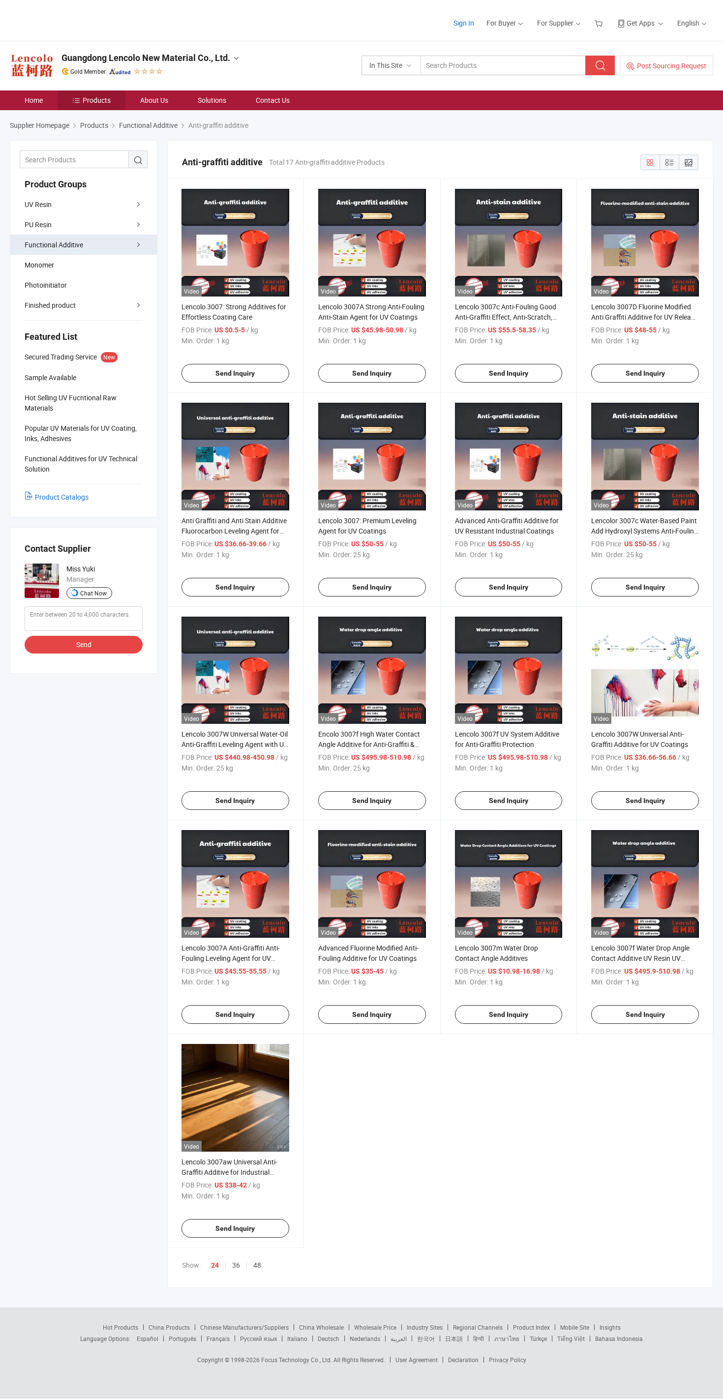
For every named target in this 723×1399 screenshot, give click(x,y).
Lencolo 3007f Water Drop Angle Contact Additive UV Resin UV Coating (640, 958)
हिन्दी (478, 1338)
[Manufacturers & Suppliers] (73, 19)
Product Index (531, 1327)
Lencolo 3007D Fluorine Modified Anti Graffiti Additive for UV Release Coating (644, 317)
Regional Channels (478, 1327)
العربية (399, 1338)
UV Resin (38, 204)
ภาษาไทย (506, 1338)
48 (257, 1265)
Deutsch (328, 1338)
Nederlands (365, 1338)
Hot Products (120, 1327)
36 (236, 1265)
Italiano (297, 1338)
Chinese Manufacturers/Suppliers (244, 1327)
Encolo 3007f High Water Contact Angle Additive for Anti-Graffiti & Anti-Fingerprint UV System (369, 744)
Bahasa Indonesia (619, 1338)
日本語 (454, 1338)
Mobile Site (574, 1327)
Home (34, 100)
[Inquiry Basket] (600, 23)
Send (83, 644)
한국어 (426, 1338)
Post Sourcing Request (671, 65)
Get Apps (640, 23)
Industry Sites (425, 1327)
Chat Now (93, 593)
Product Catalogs (62, 497)
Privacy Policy (507, 1360)
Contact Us (273, 100)
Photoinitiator (46, 285)
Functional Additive (54, 244)
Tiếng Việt (571, 1338)
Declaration (463, 1360)
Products (97, 100)
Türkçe (538, 1338)
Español (147, 1338)
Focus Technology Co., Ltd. (297, 1360)
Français (218, 1338)
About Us (154, 100)
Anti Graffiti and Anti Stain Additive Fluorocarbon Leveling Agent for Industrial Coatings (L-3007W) (234, 531)
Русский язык (258, 1338)
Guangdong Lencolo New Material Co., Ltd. (145, 58)
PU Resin (38, 224)
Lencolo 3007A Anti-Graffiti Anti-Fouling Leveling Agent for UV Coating (230, 958)
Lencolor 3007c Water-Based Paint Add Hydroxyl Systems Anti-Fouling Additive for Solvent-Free (644, 531)
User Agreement (416, 1360)
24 (215, 1265)
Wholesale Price (375, 1327)
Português (182, 1338)
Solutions (212, 100)
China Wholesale (321, 1327)
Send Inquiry (235, 373)
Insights (610, 1327)
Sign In (463, 23)
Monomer (39, 264)
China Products (169, 1327)
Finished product (50, 305)
